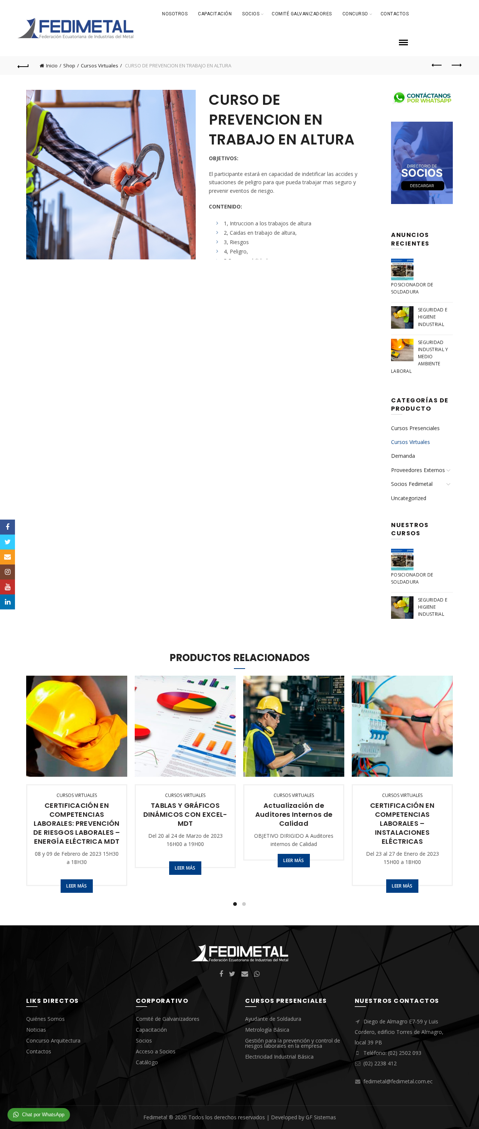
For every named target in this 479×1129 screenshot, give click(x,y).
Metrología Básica (267, 1029)
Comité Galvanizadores (302, 13)
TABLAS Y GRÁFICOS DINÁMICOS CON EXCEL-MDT (185, 814)
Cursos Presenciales (415, 428)
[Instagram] (7, 571)
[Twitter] (7, 542)
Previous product (437, 65)
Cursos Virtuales (99, 65)
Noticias (36, 1029)
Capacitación (215, 13)
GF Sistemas (321, 1117)
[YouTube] (7, 586)
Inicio (52, 65)
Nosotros (174, 13)
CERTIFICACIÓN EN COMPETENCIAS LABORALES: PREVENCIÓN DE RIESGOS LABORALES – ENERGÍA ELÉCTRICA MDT (76, 823)
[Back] (23, 65)
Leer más (76, 886)
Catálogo (147, 1062)
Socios (250, 13)
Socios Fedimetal (412, 483)
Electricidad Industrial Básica (279, 1056)
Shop (69, 65)
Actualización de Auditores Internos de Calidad (293, 814)
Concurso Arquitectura (53, 1040)
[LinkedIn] (7, 601)
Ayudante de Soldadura (273, 1018)
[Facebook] (7, 527)
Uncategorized (408, 498)
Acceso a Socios (156, 1051)
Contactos (395, 13)
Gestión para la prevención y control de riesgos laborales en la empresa (292, 1043)
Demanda (403, 455)
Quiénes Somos (45, 1018)
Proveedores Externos (418, 470)
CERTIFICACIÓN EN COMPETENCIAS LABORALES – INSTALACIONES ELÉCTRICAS (402, 823)
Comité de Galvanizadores (167, 1018)
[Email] (7, 557)
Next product (455, 65)
